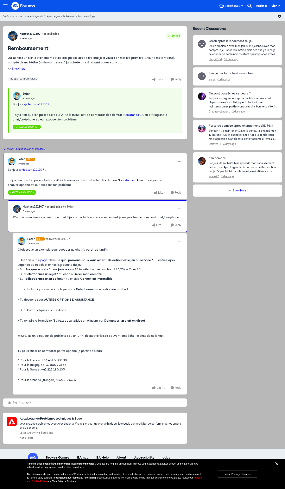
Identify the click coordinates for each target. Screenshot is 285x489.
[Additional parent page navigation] (20, 16)
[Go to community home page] (23, 6)
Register (261, 6)
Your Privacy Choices (237, 474)
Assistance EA (134, 115)
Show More (18, 68)
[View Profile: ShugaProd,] (202, 44)
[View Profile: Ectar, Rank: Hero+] (12, 161)
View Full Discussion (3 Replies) (26, 149)
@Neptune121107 (36, 104)
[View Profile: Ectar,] (17, 96)
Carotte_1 (215, 144)
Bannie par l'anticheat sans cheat (232, 73)
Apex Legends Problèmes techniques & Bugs (71, 16)
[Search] (249, 5)
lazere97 (214, 176)
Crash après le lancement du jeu (231, 41)
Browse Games (57, 457)
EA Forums (8, 16)
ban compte (217, 158)
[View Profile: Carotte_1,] (202, 128)
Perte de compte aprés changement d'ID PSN (241, 126)
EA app (83, 457)
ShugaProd (215, 59)
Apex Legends (35, 16)
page (44, 260)
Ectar (26, 93)
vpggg (212, 79)
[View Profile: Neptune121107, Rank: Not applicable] (13, 36)
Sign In (275, 6)
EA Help (102, 457)
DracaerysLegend (219, 111)
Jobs (166, 457)
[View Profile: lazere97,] (202, 161)
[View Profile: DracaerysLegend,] (202, 96)
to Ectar (68, 206)
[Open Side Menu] (5, 6)
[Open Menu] (279, 16)
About (121, 457)
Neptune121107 (30, 33)
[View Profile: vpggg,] (202, 76)
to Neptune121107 (58, 239)
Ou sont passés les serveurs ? (230, 93)
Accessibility (144, 457)
